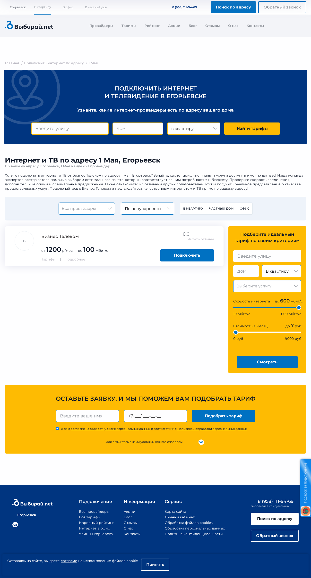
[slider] (298, 307)
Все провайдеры (94, 511)
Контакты (255, 26)
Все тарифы (89, 517)
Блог (193, 26)
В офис (68, 7)
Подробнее (75, 259)
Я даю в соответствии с (154, 429)
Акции (174, 26)
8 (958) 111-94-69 (184, 7)
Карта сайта (175, 511)
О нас (233, 26)
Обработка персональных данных (195, 528)
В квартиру (42, 7)
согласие (69, 561)
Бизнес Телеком (60, 236)
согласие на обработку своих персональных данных (110, 429)
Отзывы (212, 26)
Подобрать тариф (223, 416)
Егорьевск (18, 7)
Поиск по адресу (233, 7)
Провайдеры (101, 26)
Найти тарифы (252, 128)
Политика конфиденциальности (194, 534)
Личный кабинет (180, 517)
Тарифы (128, 26)
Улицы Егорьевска (96, 534)
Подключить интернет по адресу (54, 63)
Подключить (187, 255)
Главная (12, 63)
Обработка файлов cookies (189, 523)
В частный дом (96, 7)
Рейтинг (152, 26)
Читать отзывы (201, 239)
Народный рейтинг (96, 523)
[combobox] (70, 128)
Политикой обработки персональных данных (212, 429)
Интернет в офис (94, 528)
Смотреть (267, 362)
